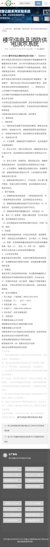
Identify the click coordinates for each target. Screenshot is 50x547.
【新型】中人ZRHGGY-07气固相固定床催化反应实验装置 (13, 503)
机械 (39, 273)
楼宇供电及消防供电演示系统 (29, 417)
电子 (31, 71)
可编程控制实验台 (34, 480)
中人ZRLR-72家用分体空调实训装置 (13, 475)
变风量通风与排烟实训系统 (35, 520)
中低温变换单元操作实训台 (13, 486)
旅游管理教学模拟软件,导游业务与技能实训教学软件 (35, 515)
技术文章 (25, 29)
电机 (24, 211)
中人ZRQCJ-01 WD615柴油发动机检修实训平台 (35, 469)
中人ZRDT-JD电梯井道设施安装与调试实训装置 (35, 475)
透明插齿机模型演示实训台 (35, 486)
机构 (21, 87)
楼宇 (10, 56)
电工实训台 (42, 539)
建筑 (39, 60)
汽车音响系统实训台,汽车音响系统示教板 (13, 520)
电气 (6, 83)
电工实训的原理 (12, 515)
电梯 (20, 168)
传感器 (8, 328)
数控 (35, 273)
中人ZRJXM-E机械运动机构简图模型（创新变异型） (35, 509)
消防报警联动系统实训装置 (13, 480)
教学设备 (17, 29)
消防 (20, 56)
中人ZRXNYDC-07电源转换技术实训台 (13, 509)
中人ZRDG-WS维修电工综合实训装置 (13, 469)
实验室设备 (33, 539)
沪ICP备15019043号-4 (11, 539)
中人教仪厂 (41, 49)
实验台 (32, 281)
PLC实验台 (25, 539)
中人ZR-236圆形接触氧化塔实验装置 (35, 503)
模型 (17, 95)
